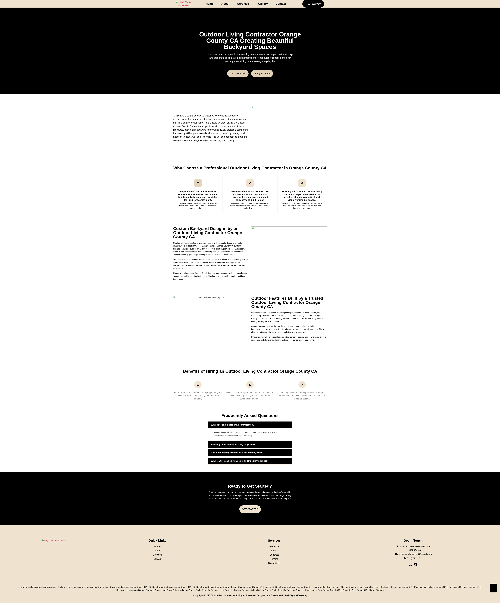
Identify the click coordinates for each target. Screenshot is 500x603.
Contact (281, 3)
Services (243, 3)
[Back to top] (493, 588)
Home (210, 3)
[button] (243, 3)
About (225, 3)
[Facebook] (415, 564)
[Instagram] (410, 564)
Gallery (263, 3)
